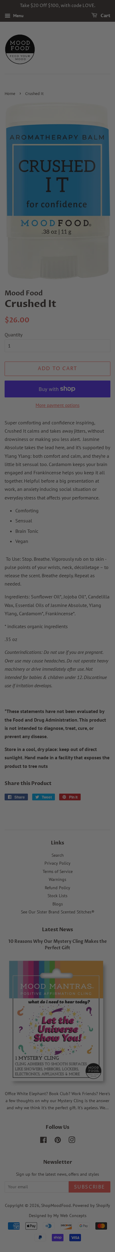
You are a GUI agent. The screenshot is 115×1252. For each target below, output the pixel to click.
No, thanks (57, 667)
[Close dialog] (104, 573)
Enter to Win (58, 652)
